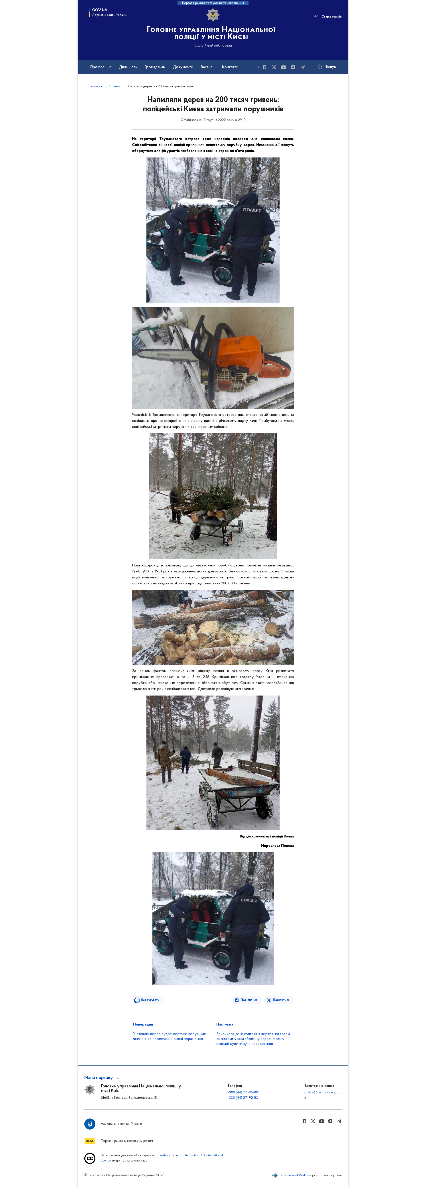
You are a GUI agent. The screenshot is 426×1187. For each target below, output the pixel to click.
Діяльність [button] (128, 67)
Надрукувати (150, 1000)
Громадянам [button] (155, 67)
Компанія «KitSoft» (294, 1175)
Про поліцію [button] (101, 67)
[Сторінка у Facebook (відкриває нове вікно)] (264, 67)
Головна (96, 86)
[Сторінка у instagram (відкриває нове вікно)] (293, 67)
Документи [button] (183, 67)
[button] (102, 1078)
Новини (114, 86)
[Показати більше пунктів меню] (258, 67)
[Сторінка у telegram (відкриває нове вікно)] (302, 67)
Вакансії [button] (208, 67)
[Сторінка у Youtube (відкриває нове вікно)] (283, 67)
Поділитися (249, 1000)
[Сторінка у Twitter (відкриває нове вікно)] (274, 67)
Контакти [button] (230, 67)
